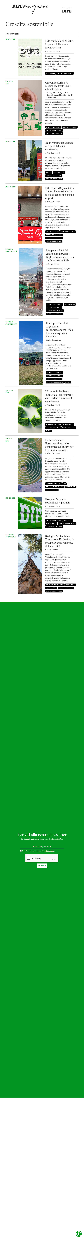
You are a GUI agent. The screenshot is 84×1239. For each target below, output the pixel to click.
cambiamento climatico (55, 585)
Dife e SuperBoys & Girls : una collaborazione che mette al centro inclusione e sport (59, 193)
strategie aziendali (66, 588)
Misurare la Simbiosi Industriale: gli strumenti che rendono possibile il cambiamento (59, 396)
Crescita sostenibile (65, 73)
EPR (64, 483)
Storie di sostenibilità (11, 250)
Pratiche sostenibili (54, 175)
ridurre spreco (52, 490)
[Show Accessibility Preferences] (79, 1234)
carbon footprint (70, 127)
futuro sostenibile (54, 307)
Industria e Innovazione (10, 536)
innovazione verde (53, 427)
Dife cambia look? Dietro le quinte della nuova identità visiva (59, 44)
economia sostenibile (55, 311)
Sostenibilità (59, 172)
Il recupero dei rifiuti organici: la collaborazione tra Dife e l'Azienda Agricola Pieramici (59, 329)
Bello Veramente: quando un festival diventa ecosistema (59, 146)
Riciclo (68, 382)
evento (49, 172)
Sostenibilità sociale (54, 235)
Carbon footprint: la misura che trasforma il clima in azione (58, 86)
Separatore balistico (54, 527)
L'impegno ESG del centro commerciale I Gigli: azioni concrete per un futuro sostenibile (60, 255)
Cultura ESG (8, 82)
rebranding (50, 73)
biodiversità (70, 585)
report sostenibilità (54, 133)
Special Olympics (52, 231)
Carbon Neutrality (53, 127)
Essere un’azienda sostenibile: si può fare (57, 500)
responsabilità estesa (54, 487)
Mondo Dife (10, 40)
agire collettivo (68, 427)
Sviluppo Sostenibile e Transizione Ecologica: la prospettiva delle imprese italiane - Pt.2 (59, 540)
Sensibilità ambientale (67, 523)
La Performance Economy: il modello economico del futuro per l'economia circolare (59, 445)
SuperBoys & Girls (68, 231)
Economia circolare (54, 379)
